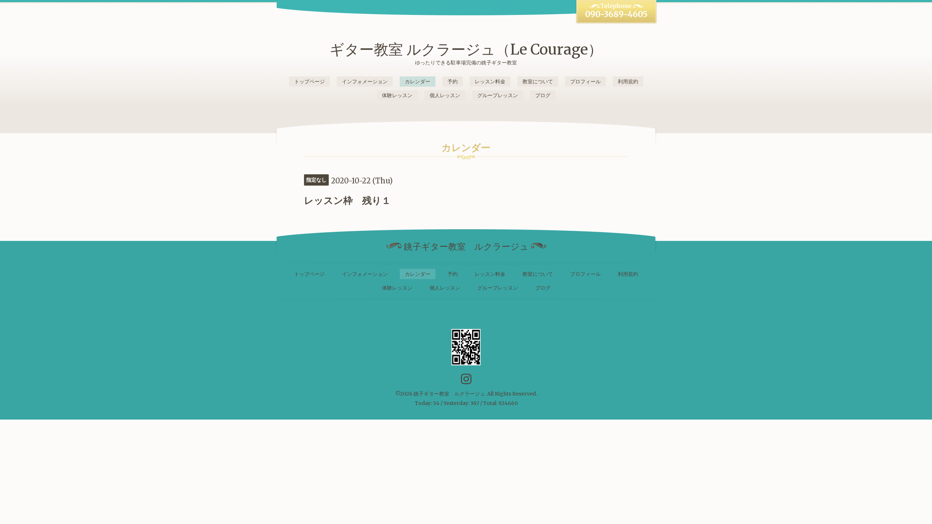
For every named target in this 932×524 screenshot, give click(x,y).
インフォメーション (365, 81)
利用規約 (628, 81)
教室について (537, 81)
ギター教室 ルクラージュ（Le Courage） (466, 49)
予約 (452, 81)
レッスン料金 (490, 81)
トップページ (309, 81)
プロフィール (585, 81)
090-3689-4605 (616, 14)
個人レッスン (445, 95)
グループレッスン (497, 95)
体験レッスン (397, 95)
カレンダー (417, 81)
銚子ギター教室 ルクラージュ (449, 393)
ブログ (542, 95)
